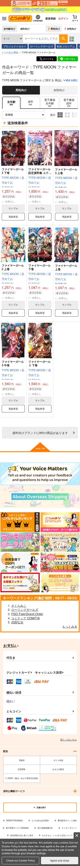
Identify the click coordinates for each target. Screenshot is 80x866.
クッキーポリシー (69, 828)
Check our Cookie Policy (20, 860)
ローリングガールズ (41, 46)
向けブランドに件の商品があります (40, 432)
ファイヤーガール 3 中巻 (13, 363)
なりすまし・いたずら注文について (57, 835)
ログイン (63, 18)
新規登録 (50, 18)
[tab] (31, 103)
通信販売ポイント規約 (67, 820)
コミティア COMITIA (25, 618)
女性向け (71, 28)
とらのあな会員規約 (40, 820)
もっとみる (69, 626)
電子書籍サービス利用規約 (17, 828)
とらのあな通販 (10, 52)
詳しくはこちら (68, 739)
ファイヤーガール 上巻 (66, 267)
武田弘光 (17, 622)
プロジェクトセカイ (14, 46)
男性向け (55, 28)
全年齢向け (9, 28)
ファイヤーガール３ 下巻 (39, 363)
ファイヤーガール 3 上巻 (66, 171)
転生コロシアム (66, 46)
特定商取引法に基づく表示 (21, 835)
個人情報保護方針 (45, 828)
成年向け (25, 28)
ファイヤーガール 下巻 (39, 267)
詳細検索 (71, 38)
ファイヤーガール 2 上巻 (13, 267)
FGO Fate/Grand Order (27, 614)
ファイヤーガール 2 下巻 (13, 171)
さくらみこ (18, 605)
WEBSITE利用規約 (14, 820)
